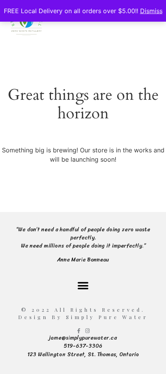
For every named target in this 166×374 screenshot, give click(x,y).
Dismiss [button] (151, 11)
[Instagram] (87, 330)
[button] (83, 285)
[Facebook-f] (78, 330)
